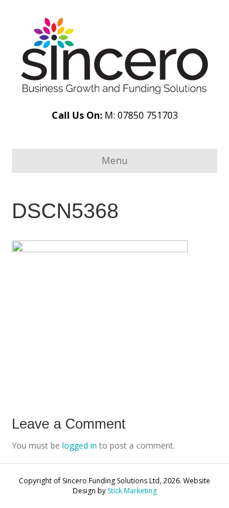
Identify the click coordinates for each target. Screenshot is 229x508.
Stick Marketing (132, 491)
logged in (79, 445)
